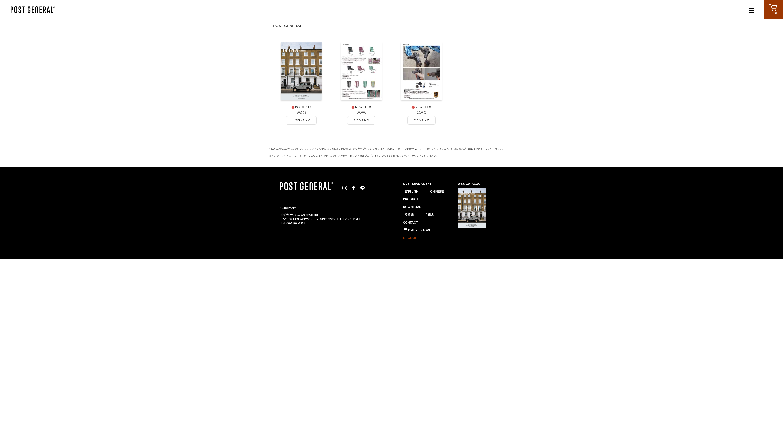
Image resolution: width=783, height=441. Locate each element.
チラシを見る (361, 120)
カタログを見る (301, 120)
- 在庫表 (428, 214)
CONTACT (410, 222)
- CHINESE (436, 191)
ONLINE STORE (419, 230)
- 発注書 (408, 214)
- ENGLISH (410, 191)
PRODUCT (410, 199)
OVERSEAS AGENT (417, 183)
